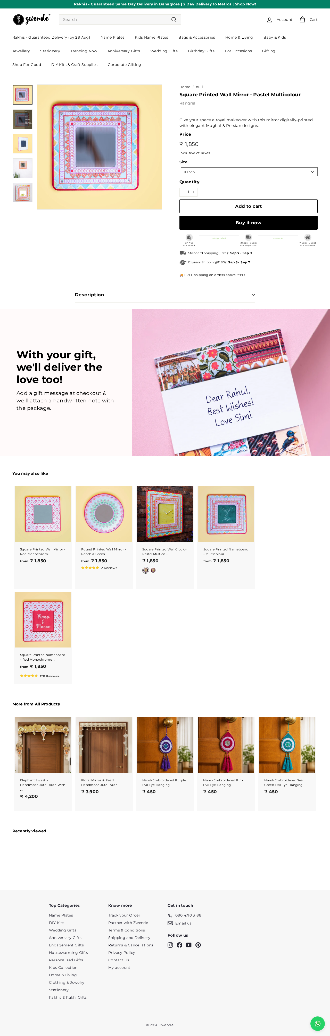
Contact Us (118, 960)
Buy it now (248, 222)
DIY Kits (56, 922)
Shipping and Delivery (129, 937)
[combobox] (120, 19)
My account (119, 967)
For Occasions (238, 51)
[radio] (145, 570)
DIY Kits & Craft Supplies (74, 64)
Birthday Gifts (201, 51)
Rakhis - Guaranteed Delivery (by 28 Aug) (51, 37)
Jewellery (21, 51)
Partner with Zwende (128, 922)
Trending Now (83, 51)
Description (89, 295)
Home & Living (239, 37)
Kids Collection (63, 967)
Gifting (269, 51)
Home (185, 87)
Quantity (189, 181)
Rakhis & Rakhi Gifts (68, 997)
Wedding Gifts (164, 51)
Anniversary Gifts (124, 51)
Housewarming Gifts (68, 952)
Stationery (50, 51)
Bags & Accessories (196, 37)
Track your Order (124, 915)
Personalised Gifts (66, 960)
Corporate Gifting (124, 64)
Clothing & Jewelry (67, 982)
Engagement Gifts (66, 945)
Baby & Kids (274, 37)
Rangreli (187, 103)
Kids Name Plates (151, 37)
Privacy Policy (121, 952)
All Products (47, 704)
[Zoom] (99, 147)
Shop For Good (26, 64)
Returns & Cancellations (130, 945)
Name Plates (113, 37)
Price (185, 134)
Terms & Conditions (126, 930)
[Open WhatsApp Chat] (317, 1023)
